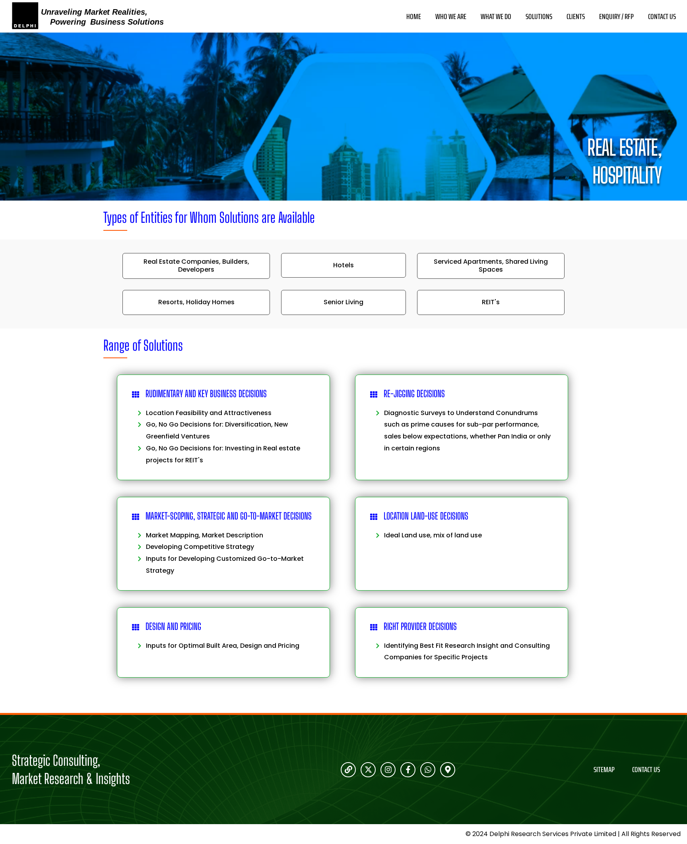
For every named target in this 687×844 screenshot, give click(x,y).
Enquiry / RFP (616, 16)
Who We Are (450, 16)
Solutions (539, 16)
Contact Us (662, 16)
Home (413, 16)
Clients (576, 16)
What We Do (496, 16)
